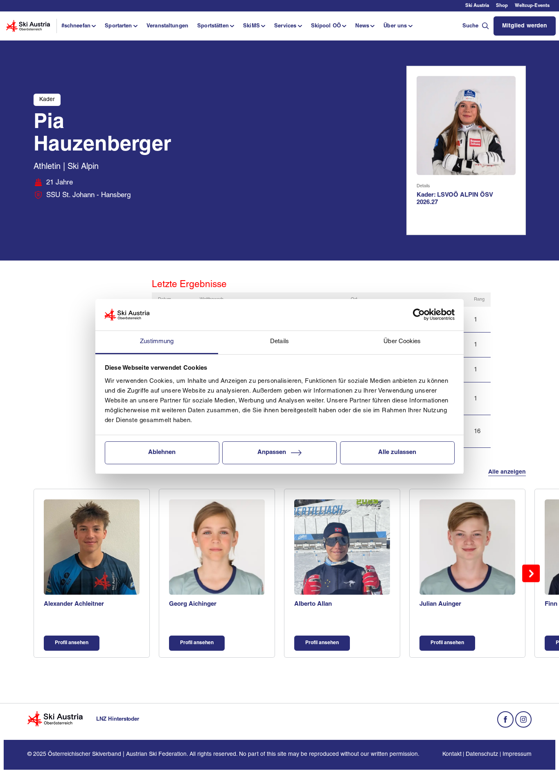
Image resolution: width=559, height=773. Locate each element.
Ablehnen (162, 452)
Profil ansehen (71, 642)
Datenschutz (482, 754)
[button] (78, 25)
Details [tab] (279, 342)
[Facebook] (505, 719)
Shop (502, 5)
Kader (47, 100)
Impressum (517, 754)
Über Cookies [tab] (402, 342)
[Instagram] (523, 719)
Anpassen (271, 452)
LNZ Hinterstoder (117, 719)
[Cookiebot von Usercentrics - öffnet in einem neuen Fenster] (419, 315)
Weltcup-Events (532, 5)
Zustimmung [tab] (157, 342)
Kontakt (452, 754)
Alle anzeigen (507, 472)
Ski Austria (477, 5)
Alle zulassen (397, 452)
